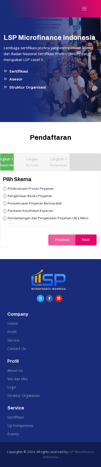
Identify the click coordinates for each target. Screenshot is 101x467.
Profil (11, 331)
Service (13, 340)
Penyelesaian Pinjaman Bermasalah (35, 203)
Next (86, 240)
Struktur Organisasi (23, 395)
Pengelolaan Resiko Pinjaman (30, 196)
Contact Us (16, 348)
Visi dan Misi (17, 378)
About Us (15, 370)
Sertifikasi (15, 417)
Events (13, 433)
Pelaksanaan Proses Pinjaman (31, 188)
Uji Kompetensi (20, 425)
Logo (11, 387)
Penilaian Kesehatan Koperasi (30, 210)
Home (12, 323)
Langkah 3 (58, 161)
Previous (62, 240)
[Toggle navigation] (84, 9)
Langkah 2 (34, 161)
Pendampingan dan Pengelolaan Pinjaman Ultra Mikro (48, 218)
